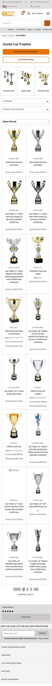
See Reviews (26, 617)
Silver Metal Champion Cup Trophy (38, 163)
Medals (30, 29)
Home (4, 36)
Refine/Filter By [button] (9, 122)
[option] (8, 81)
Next (36, 589)
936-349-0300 (36, 6)
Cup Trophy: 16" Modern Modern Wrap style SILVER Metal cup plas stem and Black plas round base (37, 566)
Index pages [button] (5, 655)
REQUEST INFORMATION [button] (9, 679)
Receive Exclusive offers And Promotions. (21, 639)
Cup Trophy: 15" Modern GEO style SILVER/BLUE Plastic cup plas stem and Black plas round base (38, 451)
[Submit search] (47, 23)
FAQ (26, 2)
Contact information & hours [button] (13, 647)
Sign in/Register (37, 13)
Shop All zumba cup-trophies (26, 52)
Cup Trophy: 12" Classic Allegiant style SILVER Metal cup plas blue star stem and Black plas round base (14, 276)
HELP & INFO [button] (5, 671)
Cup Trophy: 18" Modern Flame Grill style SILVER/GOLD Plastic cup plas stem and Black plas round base (38, 336)
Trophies (11, 29)
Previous (17, 589)
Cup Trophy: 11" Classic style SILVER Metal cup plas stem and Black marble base (38, 218)
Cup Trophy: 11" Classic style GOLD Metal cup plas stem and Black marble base (14, 218)
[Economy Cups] (8, 77)
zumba (11, 36)
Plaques (38, 29)
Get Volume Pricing (26, 60)
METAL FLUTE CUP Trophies (38, 392)
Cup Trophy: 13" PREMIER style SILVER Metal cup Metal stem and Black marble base (14, 565)
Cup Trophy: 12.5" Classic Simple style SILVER (14, 392)
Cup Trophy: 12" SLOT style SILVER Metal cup (38, 505)
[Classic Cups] (26, 77)
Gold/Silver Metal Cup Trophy (38, 272)
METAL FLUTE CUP (14, 447)
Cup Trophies (20, 29)
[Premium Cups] (43, 77)
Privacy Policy (43, 639)
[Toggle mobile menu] (48, 13)
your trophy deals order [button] (11, 663)
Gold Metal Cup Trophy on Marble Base (14, 332)
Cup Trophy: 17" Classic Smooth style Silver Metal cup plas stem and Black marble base (14, 508)
